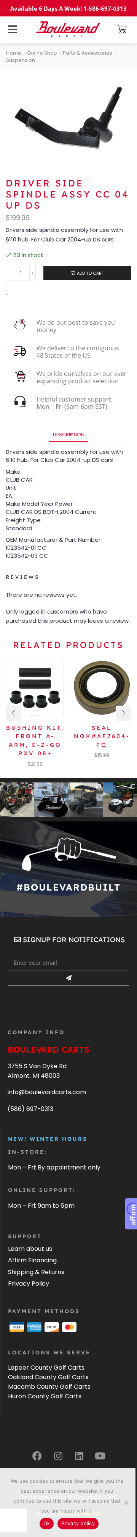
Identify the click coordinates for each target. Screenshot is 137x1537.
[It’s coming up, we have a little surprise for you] (51, 799)
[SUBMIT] (68, 978)
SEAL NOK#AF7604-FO (102, 736)
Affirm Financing (32, 1260)
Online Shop (42, 53)
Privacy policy (78, 1523)
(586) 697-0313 (30, 1109)
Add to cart (90, 273)
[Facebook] (37, 1456)
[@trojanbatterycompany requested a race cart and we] (17, 799)
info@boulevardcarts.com (47, 1092)
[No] (126, 1502)
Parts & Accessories (87, 53)
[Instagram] (58, 1456)
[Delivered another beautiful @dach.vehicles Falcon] (120, 799)
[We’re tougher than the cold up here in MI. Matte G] (85, 799)
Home (13, 53)
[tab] (68, 435)
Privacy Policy (28, 1283)
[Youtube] (100, 1456)
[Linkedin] (79, 1456)
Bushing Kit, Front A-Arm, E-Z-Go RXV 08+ (35, 740)
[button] (122, 29)
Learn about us (30, 1248)
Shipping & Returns (36, 1272)
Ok (46, 1523)
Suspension (20, 60)
